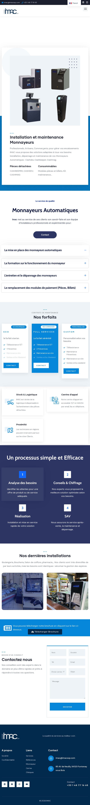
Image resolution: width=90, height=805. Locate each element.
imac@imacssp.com (65, 758)
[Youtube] (27, 784)
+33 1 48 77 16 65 (77, 785)
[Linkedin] (4, 784)
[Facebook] (12, 784)
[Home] (10, 736)
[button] (87, 593)
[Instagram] (19, 784)
